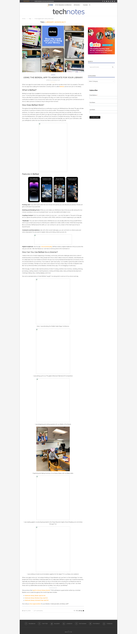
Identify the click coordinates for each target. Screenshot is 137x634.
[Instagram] (110, 1)
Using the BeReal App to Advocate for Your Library (53, 77)
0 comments (39, 610)
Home (23, 18)
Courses (85, 5)
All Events (77, 5)
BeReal (62, 86)
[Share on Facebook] (76, 610)
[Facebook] (102, 1)
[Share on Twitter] (78, 610)
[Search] (89, 5)
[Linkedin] (108, 1)
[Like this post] (74, 610)
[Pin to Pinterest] (79, 610)
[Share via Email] (83, 610)
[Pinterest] (112, 1)
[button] (31, 1)
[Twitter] (104, 1)
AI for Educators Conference (63, 5)
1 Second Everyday (46, 246)
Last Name (92, 109)
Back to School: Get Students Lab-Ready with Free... (49, 1)
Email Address (94, 95)
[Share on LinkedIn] (81, 610)
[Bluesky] (106, 1)
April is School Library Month (41, 590)
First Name (92, 102)
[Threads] (114, 1)
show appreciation (35, 604)
